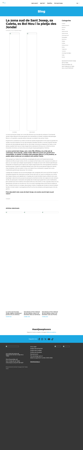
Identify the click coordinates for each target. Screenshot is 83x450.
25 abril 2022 (27, 316)
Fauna (63, 29)
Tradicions (64, 49)
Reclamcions (34, 354)
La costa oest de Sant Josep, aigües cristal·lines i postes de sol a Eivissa (14, 313)
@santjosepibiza (51, 332)
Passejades (8, 30)
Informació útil (65, 35)
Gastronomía (65, 31)
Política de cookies (36, 350)
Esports (63, 27)
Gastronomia (65, 33)
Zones (12, 30)
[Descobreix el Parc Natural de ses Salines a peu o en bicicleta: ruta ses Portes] (50, 260)
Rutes (63, 47)
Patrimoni (64, 39)
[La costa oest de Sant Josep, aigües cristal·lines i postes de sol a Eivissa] (14, 260)
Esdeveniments (65, 25)
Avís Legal (33, 346)
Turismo (64, 51)
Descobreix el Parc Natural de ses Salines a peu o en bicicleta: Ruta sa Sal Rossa (32, 313)
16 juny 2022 (8, 316)
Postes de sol (65, 45)
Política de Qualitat (36, 352)
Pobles (63, 43)
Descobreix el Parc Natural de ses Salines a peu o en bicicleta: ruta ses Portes (50, 313)
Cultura (63, 23)
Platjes (63, 41)
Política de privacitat (36, 348)
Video (63, 55)
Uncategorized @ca (66, 53)
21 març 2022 (45, 316)
